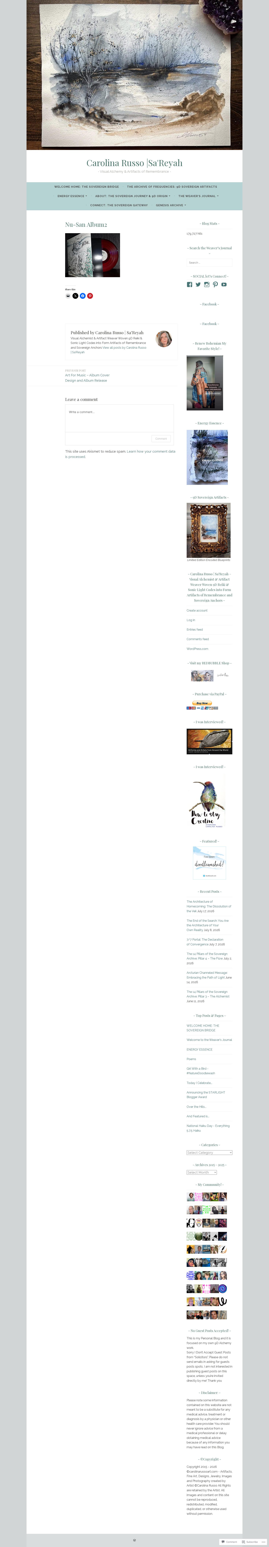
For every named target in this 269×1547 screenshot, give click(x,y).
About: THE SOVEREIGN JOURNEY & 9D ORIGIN (131, 196)
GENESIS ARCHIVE (169, 205)
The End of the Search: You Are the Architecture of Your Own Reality (208, 925)
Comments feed (198, 639)
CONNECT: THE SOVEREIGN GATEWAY (119, 205)
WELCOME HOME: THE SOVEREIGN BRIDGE (86, 186)
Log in (191, 620)
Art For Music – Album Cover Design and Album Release (87, 375)
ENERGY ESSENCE (71, 196)
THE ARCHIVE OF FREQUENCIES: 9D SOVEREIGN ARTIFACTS (172, 186)
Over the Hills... (196, 1107)
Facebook (209, 304)
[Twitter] (198, 284)
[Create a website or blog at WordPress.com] (134, 1540)
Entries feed (195, 629)
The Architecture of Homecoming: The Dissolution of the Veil (209, 906)
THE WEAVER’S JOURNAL (197, 196)
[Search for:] (209, 262)
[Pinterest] (216, 284)
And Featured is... (198, 1116)
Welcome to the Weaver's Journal (209, 1040)
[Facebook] (190, 284)
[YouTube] (224, 284)
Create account (197, 610)
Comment (161, 438)
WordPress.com (197, 649)
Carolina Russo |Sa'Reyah (135, 162)
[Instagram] (207, 284)
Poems (191, 1059)
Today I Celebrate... (199, 1083)
